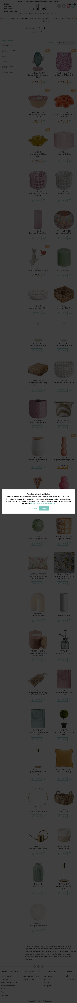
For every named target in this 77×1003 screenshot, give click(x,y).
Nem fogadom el (33, 508)
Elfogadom (44, 508)
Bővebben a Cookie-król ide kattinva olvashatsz (42, 503)
